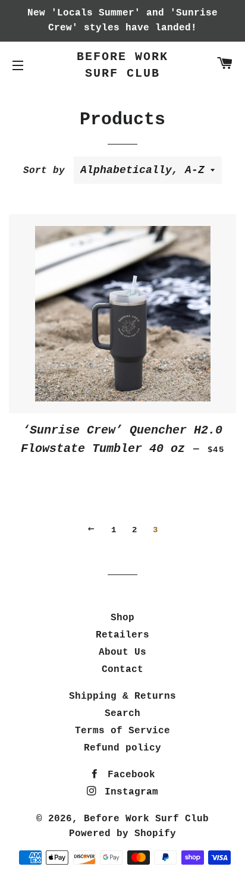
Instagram (128, 792)
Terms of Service (122, 731)
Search (122, 713)
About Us (122, 652)
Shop (122, 618)
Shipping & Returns (122, 696)
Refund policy (122, 748)
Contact (122, 669)
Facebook (128, 775)
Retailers (122, 635)
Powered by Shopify (122, 833)
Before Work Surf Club (122, 65)
